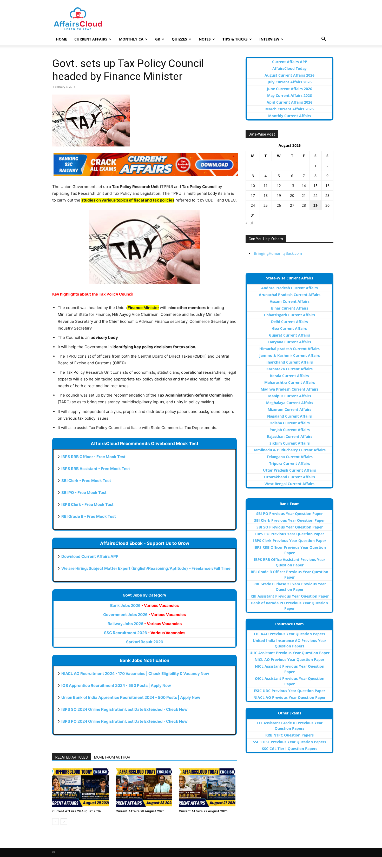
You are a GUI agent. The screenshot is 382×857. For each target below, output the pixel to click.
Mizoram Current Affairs (289, 409)
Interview (269, 39)
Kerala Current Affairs (289, 375)
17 (253, 195)
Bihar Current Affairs (289, 308)
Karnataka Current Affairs (289, 368)
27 (292, 205)
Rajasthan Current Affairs (289, 436)
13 (292, 185)
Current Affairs (90, 39)
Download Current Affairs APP (89, 556)
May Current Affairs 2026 (289, 95)
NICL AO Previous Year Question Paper (289, 659)
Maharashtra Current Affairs (289, 382)
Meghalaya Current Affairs (289, 402)
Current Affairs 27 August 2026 (203, 811)
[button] (323, 39)
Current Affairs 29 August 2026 (76, 811)
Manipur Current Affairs (289, 395)
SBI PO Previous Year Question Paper (289, 513)
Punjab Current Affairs (289, 429)
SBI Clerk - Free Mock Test (86, 480)
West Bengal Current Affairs (289, 483)
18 (266, 195)
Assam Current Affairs (289, 301)
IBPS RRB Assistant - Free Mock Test (95, 468)
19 (279, 195)
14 (304, 185)
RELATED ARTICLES (71, 757)
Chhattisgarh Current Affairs (289, 314)
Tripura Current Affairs (289, 463)
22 (315, 195)
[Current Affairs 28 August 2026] (145, 787)
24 (253, 205)
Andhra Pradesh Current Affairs (289, 287)
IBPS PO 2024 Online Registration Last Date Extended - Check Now (124, 721)
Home (61, 39)
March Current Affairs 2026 (289, 108)
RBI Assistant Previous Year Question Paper (290, 596)
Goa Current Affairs (289, 328)
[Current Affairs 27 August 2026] (208, 787)
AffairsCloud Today (289, 68)
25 (266, 205)
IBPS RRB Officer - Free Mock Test (93, 456)
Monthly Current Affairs (289, 115)
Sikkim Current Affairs (289, 443)
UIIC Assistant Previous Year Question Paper (289, 652)
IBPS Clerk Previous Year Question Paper (289, 540)
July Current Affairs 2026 (290, 81)
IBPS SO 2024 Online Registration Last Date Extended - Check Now (124, 709)
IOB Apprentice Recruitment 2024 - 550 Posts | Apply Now (116, 685)
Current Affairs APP (289, 61)
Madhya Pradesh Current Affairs (289, 389)
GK (157, 39)
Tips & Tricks (235, 39)
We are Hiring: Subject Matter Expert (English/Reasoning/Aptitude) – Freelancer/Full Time (145, 568)
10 (253, 185)
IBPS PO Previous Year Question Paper (289, 533)
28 (304, 205)
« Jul (249, 222)
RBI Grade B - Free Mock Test (88, 516)
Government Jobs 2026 (144, 614)
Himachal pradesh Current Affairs (289, 348)
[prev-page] (55, 821)
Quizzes (179, 39)
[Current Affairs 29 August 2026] (81, 787)
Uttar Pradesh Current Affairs (289, 470)
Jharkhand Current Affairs (289, 362)
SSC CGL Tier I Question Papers (289, 748)
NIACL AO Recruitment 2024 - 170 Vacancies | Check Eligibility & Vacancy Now (135, 673)
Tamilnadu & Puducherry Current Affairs (290, 449)
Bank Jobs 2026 (144, 605)
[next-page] (64, 821)
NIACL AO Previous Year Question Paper (289, 697)
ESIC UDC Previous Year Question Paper (289, 690)
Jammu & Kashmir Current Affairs (289, 355)
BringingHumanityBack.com (278, 253)
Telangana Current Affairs (290, 456)
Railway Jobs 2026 (145, 623)
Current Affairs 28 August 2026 (140, 811)
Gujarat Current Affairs (289, 335)
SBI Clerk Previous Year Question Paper (289, 520)
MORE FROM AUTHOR (112, 757)
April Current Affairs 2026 (289, 102)
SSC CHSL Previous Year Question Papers (289, 741)
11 (266, 185)
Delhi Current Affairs (289, 321)
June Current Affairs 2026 (289, 88)
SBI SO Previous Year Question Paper (289, 527)
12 (279, 185)
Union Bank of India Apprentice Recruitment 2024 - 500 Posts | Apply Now (130, 697)
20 (292, 195)
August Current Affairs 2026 (289, 75)
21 (304, 195)
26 (279, 205)
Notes (205, 39)
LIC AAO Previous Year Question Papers (289, 633)
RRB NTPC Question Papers (289, 735)
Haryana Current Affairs (289, 341)
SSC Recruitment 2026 (144, 632)
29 (315, 205)
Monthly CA (131, 39)
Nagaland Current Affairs (289, 416)
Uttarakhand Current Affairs (289, 476)
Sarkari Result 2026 (144, 641)
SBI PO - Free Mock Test (84, 492)
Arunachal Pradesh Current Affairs (289, 294)
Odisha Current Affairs (289, 422)
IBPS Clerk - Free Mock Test (87, 504)
